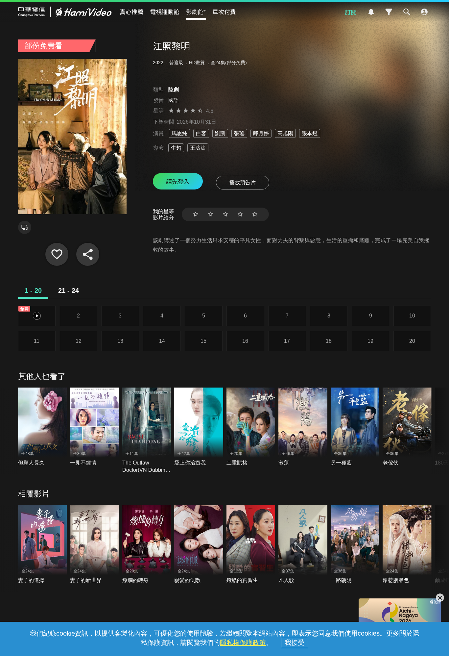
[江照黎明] (56, 254)
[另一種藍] (355, 427)
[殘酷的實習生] (250, 544)
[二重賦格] (250, 427)
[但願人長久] (42, 427)
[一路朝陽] (355, 544)
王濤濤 (198, 148)
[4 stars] (240, 214)
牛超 (176, 148)
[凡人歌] (302, 544)
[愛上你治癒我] (198, 427)
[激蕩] (302, 427)
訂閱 (351, 12)
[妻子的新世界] (94, 544)
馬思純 (179, 133)
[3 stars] (225, 214)
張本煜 (310, 133)
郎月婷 (261, 133)
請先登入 (178, 181)
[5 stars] (255, 214)
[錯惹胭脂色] (407, 544)
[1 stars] (195, 214)
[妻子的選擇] (42, 544)
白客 (201, 133)
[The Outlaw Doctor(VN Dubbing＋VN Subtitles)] (146, 431)
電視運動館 (164, 11)
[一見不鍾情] (94, 427)
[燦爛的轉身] (146, 544)
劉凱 (220, 133)
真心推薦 (131, 11)
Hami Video (65, 12)
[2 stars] (210, 214)
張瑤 (239, 133)
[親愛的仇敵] (198, 544)
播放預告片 (242, 182)
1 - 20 (33, 290)
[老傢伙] (407, 427)
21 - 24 (68, 290)
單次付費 (224, 11)
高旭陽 (285, 133)
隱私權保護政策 (243, 642)
